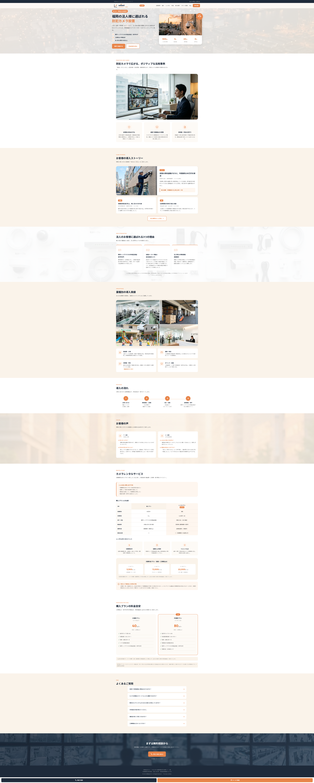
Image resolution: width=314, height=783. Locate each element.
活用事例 (158, 5)
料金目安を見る (133, 46)
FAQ (190, 5)
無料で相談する (118, 46)
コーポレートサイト (195, 1)
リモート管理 (184, 5)
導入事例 (177, 5)
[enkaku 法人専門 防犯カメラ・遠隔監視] (121, 5)
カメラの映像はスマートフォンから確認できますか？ (143, 696)
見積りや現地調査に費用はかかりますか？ (140, 689)
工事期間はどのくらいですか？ (138, 723)
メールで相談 (236, 780)
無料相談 (196, 5)
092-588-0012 (158, 754)
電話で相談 (80, 780)
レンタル (168, 5)
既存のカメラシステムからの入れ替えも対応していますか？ (145, 703)
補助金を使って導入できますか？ (138, 716)
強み (163, 5)
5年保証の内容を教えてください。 (138, 709)
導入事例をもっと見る (156, 218)
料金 (173, 5)
